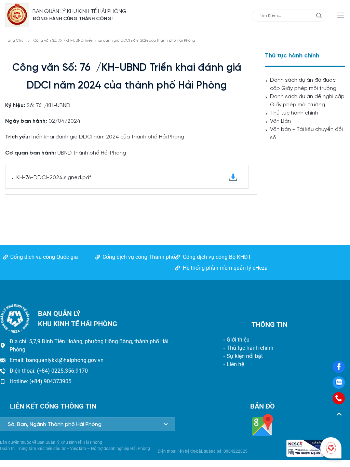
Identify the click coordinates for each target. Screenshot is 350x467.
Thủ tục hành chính (294, 113)
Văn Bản (280, 121)
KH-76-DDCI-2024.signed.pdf (53, 178)
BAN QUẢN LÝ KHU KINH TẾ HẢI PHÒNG (79, 11)
